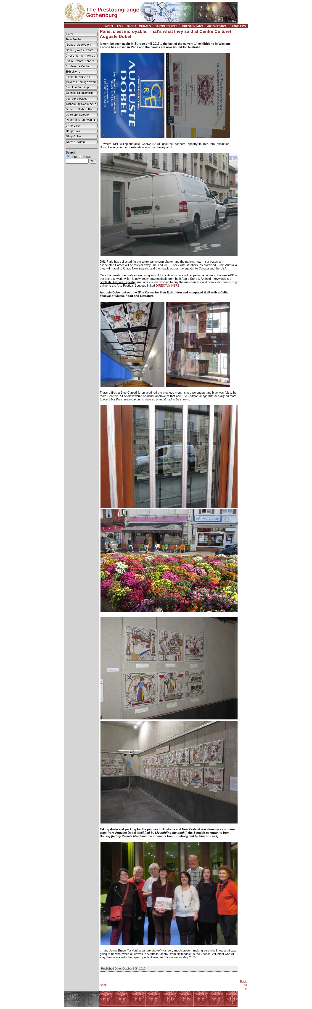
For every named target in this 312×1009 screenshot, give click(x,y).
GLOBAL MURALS (139, 26)
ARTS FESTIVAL (217, 26)
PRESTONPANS (192, 26)
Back (103, 985)
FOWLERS (240, 26)
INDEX (109, 26)
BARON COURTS (166, 26)
